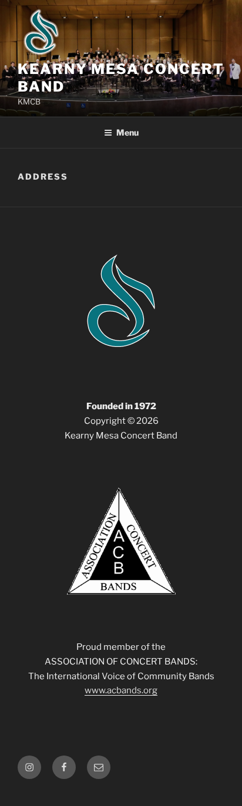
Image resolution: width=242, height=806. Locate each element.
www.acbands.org (121, 690)
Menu (127, 132)
